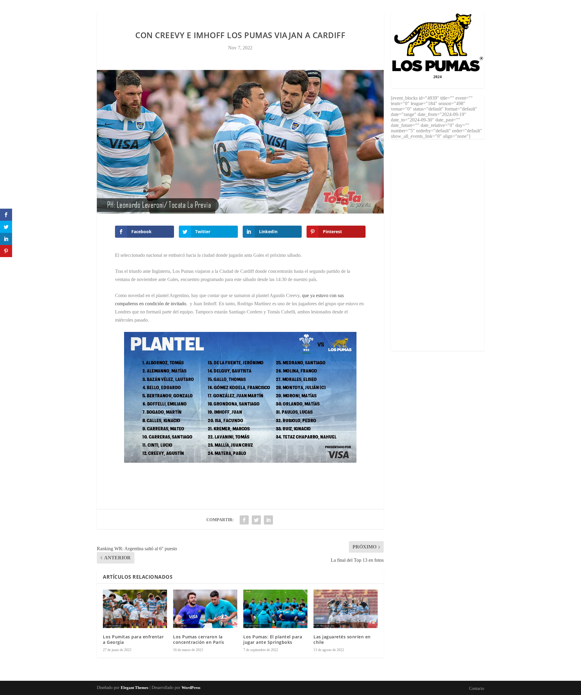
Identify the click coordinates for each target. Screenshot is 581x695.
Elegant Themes (134, 687)
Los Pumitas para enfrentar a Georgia (133, 639)
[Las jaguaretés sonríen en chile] (345, 609)
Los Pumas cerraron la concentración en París (198, 639)
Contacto (291, 16)
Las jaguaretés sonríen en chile (342, 639)
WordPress (191, 687)
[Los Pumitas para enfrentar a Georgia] (135, 609)
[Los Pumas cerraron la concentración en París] (205, 609)
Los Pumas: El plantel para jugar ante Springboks (272, 639)
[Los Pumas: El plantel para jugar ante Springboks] (275, 609)
